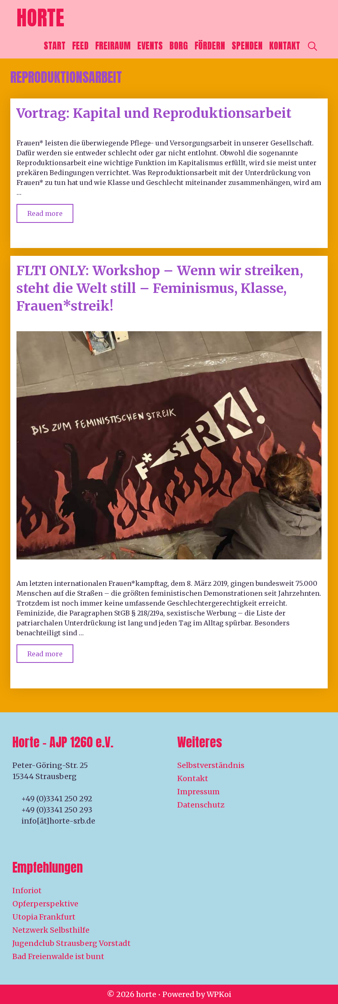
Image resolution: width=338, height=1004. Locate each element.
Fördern (210, 45)
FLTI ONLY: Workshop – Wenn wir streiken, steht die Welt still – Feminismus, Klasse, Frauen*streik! (159, 288)
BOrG (178, 45)
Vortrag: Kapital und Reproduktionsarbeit (153, 113)
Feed (80, 45)
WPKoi (219, 994)
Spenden (247, 45)
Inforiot (27, 890)
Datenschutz (201, 805)
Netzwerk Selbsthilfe (50, 930)
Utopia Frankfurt (43, 917)
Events (150, 45)
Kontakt (284, 45)
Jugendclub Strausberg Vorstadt (71, 943)
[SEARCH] (312, 46)
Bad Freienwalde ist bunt (58, 956)
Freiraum (113, 45)
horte (40, 17)
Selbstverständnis (210, 765)
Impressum (198, 791)
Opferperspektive (45, 903)
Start (55, 45)
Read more (50, 211)
